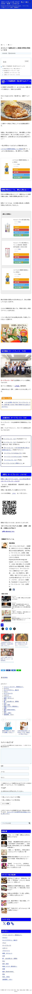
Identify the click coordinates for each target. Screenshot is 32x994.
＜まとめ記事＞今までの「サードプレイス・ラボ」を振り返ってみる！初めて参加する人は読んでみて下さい (16, 404)
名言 (5, 700)
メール (3, 771)
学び (5, 703)
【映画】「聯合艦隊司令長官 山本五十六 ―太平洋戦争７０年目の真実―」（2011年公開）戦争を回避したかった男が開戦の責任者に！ (21, 606)
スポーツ (6, 695)
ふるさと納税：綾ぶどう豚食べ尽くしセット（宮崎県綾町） (7, 659)
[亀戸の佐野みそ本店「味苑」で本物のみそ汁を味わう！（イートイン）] (21, 637)
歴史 (5, 711)
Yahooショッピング (19, 174)
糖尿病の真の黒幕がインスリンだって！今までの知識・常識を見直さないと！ (21, 619)
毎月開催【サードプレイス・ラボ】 (12, 70)
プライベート (7, 696)
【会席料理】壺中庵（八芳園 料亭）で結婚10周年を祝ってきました (7, 644)
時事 (10, 600)
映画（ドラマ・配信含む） (11, 706)
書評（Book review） (10, 709)
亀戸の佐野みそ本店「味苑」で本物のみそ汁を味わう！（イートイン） (21, 644)
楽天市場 (16, 172)
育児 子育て (7, 713)
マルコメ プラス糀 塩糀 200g (21, 219)
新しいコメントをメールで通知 (11, 797)
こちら (17, 386)
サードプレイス (8, 693)
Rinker (18, 164)
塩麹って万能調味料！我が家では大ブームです (13, 66)
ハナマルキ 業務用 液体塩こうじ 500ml (12, 149)
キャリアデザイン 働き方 (11, 690)
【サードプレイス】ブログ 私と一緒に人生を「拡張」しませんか (15, 2)
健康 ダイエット (7, 621)
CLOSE (26, 61)
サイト (3, 777)
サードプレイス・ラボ (9, 439)
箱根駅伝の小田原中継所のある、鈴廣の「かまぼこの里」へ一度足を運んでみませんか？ (18, 887)
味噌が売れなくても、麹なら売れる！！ (13, 68)
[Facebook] (13, 589)
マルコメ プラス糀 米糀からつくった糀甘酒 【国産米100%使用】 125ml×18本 (21, 245)
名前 (2, 766)
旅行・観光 (7, 704)
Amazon (16, 169)
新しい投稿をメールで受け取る (11, 800)
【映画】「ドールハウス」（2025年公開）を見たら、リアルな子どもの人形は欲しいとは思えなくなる (18, 865)
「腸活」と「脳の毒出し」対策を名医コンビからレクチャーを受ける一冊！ (21, 612)
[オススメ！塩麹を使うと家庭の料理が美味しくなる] (13, 670)
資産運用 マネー (9, 714)
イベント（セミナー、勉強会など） (14, 686)
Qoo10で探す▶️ (18, 177)
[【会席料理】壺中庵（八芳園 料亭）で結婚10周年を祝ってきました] (7, 637)
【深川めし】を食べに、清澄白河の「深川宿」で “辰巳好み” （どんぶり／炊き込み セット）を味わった (18, 880)
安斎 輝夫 (5, 677)
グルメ (6, 691)
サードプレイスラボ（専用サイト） (13, 463)
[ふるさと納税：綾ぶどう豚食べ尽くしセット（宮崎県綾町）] (7, 652)
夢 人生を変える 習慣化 (11, 701)
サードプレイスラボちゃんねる (13, 456)
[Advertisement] (16, 26)
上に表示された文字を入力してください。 (12, 791)
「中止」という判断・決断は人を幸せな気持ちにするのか (21, 598)
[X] (10, 589)
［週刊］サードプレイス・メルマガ (12, 74)
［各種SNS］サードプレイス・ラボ (12, 72)
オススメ (6, 688)
